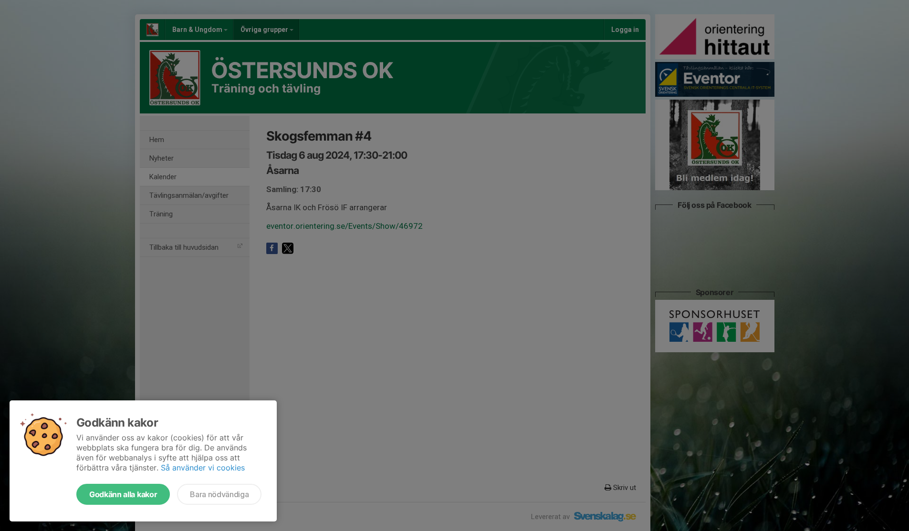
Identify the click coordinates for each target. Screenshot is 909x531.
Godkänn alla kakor (123, 494)
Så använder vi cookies (203, 467)
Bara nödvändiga (219, 494)
